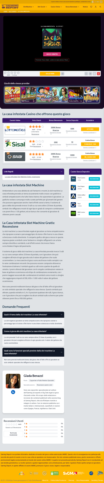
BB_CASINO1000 (90, 157)
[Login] (96, 7)
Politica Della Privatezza (58, 480)
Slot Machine (27, 7)
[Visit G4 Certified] (91, 473)
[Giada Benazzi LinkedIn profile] (13, 392)
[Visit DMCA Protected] (55, 473)
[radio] (5, 72)
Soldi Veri (50, 74)
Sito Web (90, 129)
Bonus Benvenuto (71, 7)
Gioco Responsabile (82, 480)
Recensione (94, 179)
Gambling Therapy (97, 480)
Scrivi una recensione (13, 434)
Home (5, 11)
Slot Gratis (12, 11)
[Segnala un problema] (98, 73)
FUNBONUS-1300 (90, 144)
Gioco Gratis (52, 54)
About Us (45, 480)
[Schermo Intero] (86, 73)
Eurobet (60, 26)
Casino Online (55, 7)
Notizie (85, 7)
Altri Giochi (41, 7)
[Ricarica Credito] (90, 73)
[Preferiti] (91, 7)
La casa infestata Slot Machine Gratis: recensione (22, 177)
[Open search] (100, 7)
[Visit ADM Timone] (21, 473)
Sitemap (71, 480)
